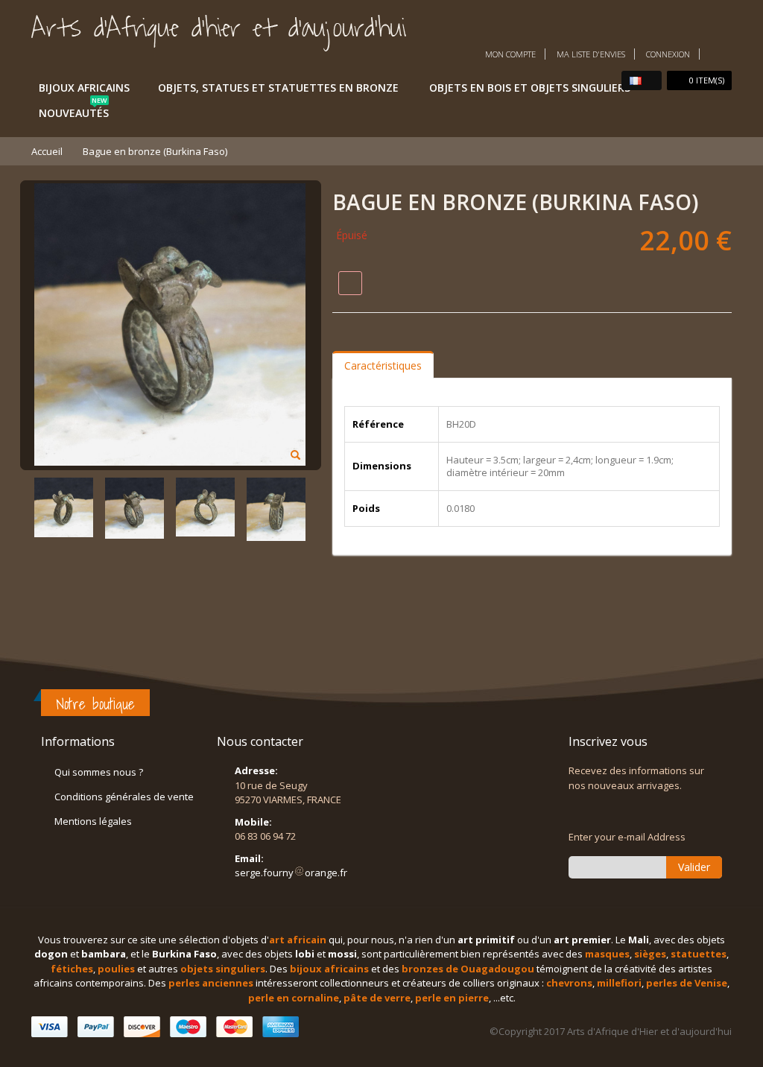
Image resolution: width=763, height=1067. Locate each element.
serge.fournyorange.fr (291, 872)
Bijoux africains (84, 87)
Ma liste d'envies (591, 54)
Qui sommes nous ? (98, 772)
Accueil (47, 151)
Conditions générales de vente (124, 796)
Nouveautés (74, 110)
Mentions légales (93, 821)
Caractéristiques (383, 365)
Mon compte (510, 54)
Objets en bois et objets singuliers (529, 87)
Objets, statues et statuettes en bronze (278, 87)
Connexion (668, 54)
